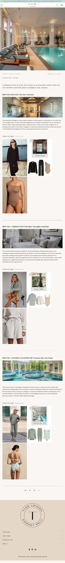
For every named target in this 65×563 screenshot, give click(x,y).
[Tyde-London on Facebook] (29, 549)
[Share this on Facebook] (30, 490)
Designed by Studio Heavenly (39, 556)
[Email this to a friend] (39, 490)
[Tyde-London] (32, 5)
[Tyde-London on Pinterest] (32, 549)
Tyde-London (26, 556)
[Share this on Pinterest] (34, 490)
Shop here (19, 136)
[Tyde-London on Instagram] (35, 549)
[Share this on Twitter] (25, 490)
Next (59, 74)
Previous (51, 74)
